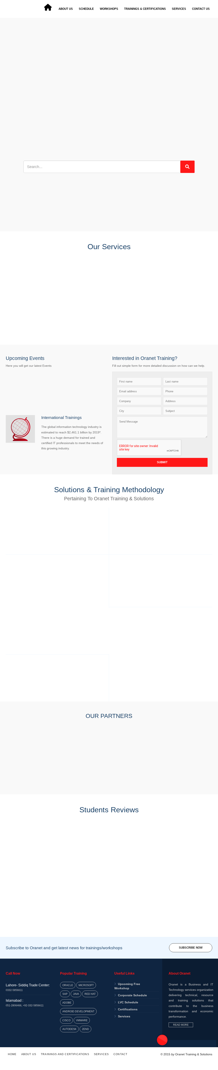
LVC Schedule (128, 1002)
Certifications (128, 1009)
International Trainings (61, 417)
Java (76, 993)
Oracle (67, 985)
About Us (66, 8)
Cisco (66, 1020)
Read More (181, 1024)
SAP (64, 993)
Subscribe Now (190, 947)
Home (12, 1054)
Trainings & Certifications (145, 8)
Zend (85, 1029)
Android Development (78, 1011)
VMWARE (81, 1020)
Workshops (109, 8)
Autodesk (69, 1029)
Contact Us (201, 8)
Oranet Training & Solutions (193, 1054)
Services (179, 8)
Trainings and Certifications (65, 1054)
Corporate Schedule (132, 995)
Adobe (66, 1002)
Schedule (86, 8)
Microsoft (86, 985)
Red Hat (90, 993)
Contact (120, 1054)
